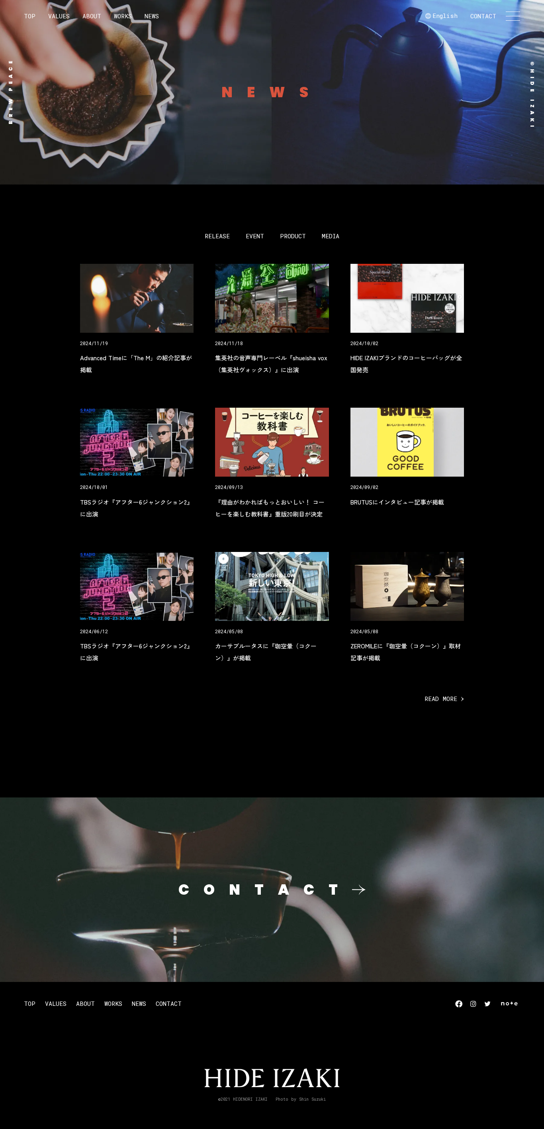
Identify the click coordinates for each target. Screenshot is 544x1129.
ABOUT (91, 16)
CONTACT (483, 16)
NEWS (152, 16)
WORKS (123, 16)
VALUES (59, 16)
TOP (29, 16)
